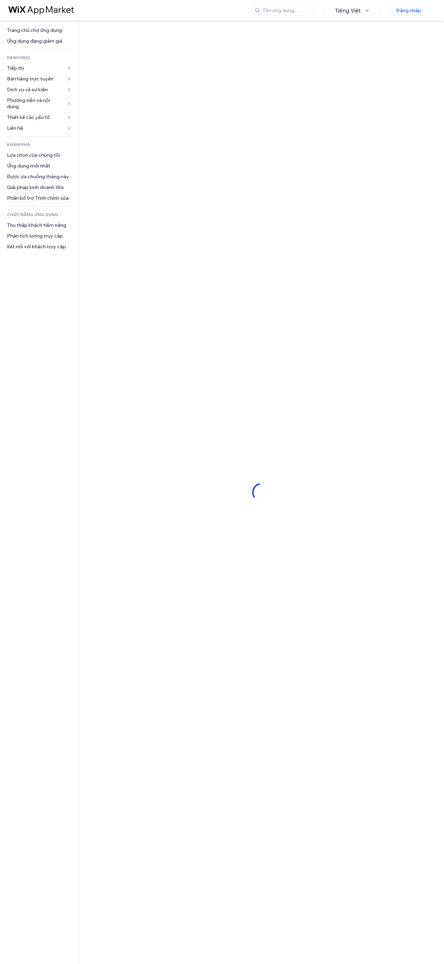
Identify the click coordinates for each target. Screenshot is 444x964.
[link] (39, 30)
